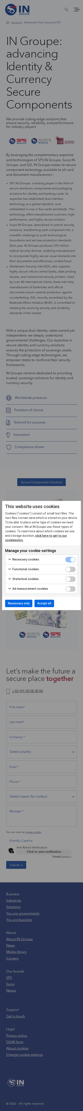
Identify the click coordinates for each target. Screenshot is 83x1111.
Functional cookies (25, 569)
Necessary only (19, 603)
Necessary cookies (25, 559)
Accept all (44, 603)
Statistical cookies (25, 579)
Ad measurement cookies (30, 588)
